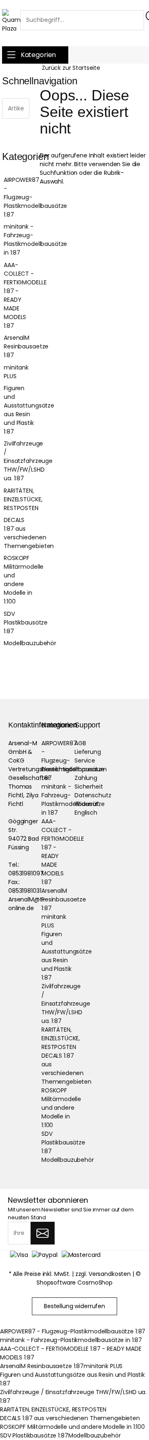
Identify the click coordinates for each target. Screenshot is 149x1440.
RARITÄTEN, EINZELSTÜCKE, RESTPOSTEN (20, 499)
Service (84, 760)
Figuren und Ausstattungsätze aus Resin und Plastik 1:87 (20, 410)
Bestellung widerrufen (74, 1306)
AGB (80, 743)
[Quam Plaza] (11, 21)
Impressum (90, 769)
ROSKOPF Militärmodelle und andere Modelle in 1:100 (20, 580)
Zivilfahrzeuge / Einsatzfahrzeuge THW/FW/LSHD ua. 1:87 (20, 460)
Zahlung (85, 778)
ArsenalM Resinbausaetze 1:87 (20, 346)
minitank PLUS (16, 371)
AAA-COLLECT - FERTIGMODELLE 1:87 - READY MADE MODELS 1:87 (20, 295)
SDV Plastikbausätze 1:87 (20, 622)
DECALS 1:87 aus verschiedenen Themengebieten (20, 533)
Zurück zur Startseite (71, 68)
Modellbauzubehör (20, 643)
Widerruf (86, 804)
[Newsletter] (42, 1233)
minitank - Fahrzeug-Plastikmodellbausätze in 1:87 (20, 239)
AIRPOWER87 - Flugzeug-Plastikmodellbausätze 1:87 (20, 197)
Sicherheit (88, 786)
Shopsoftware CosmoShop (74, 1282)
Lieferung (87, 752)
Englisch (85, 812)
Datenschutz (92, 795)
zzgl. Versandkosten (103, 1274)
